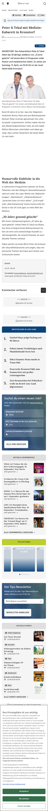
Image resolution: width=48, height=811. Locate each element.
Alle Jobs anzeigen (16, 444)
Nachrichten (13, 10)
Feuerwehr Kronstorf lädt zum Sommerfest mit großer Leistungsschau (25, 372)
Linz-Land (23, 10)
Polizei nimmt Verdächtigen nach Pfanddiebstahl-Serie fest (26, 350)
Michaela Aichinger (27, 37)
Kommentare (30, 15)
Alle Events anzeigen (15, 697)
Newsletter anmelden (17, 612)
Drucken (18, 15)
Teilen (42, 15)
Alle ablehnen (24, 798)
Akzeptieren (24, 791)
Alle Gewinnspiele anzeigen (18, 532)
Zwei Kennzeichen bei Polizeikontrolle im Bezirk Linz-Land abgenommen (26, 383)
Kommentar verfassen (14, 290)
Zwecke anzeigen (24, 806)
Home (4, 10)
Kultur (31, 10)
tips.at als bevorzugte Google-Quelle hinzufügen (25, 20)
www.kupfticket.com (35, 273)
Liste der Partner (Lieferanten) (14, 784)
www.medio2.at (20, 273)
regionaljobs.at (36, 403)
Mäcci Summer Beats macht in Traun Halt (25, 361)
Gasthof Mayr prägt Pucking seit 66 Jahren (26, 339)
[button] (3, 3)
